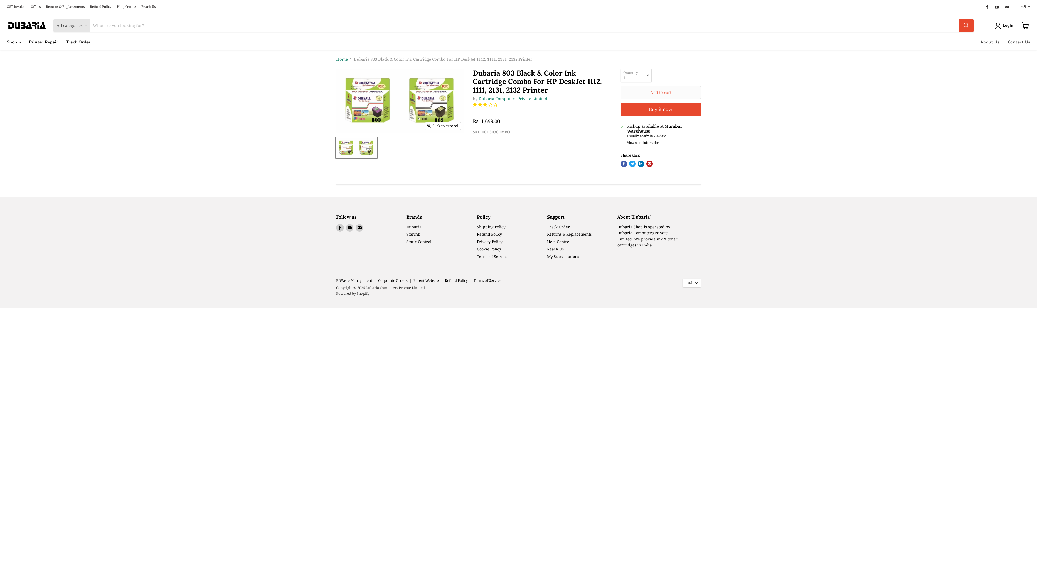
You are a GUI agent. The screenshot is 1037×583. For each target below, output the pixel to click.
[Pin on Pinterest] (649, 164)
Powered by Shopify (352, 293)
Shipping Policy (491, 226)
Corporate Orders (393, 280)
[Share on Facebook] (624, 164)
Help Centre (126, 7)
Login (1008, 25)
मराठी (1023, 6)
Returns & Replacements (65, 7)
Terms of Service (492, 256)
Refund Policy (101, 7)
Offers (36, 7)
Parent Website (426, 280)
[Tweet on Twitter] (632, 164)
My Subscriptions (563, 256)
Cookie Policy (489, 249)
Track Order (78, 42)
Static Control (418, 241)
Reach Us (148, 7)
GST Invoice (16, 7)
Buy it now (660, 109)
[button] (486, 104)
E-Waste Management (354, 280)
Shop (13, 42)
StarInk (413, 234)
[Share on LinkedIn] (641, 164)
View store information (643, 143)
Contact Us (1019, 42)
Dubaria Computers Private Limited (513, 98)
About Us (990, 42)
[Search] (966, 25)
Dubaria (414, 226)
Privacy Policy (490, 241)
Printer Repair (43, 42)
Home (342, 59)
